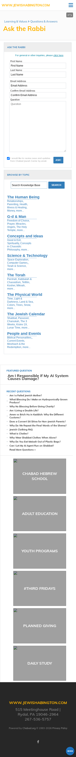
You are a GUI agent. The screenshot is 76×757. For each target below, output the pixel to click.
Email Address (18, 81)
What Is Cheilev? (19, 433)
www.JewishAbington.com (26, 5)
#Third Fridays (40, 588)
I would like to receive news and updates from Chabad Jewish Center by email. (30, 159)
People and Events (24, 333)
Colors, (11, 304)
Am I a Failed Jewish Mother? (26, 395)
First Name (16, 61)
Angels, (11, 226)
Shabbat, (12, 318)
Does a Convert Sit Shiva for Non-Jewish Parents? (38, 421)
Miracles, (21, 223)
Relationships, (15, 201)
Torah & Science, (17, 265)
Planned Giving (39, 625)
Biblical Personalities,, (20, 337)
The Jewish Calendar (26, 314)
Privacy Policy (59, 728)
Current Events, (16, 340)
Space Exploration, (18, 259)
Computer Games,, (18, 262)
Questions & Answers (43, 21)
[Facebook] (38, 742)
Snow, (27, 304)
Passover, (23, 318)
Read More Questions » (22, 449)
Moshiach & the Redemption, (16, 345)
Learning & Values (15, 21)
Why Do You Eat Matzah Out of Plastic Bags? (35, 441)
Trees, (19, 304)
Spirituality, (13, 243)
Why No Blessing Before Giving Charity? (32, 406)
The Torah (16, 275)
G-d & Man (16, 216)
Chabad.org (29, 728)
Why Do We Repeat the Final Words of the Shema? (38, 425)
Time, (10, 298)
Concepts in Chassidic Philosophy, (19, 246)
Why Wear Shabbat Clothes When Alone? (33, 437)
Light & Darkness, (14, 300)
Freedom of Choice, (18, 220)
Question (15, 99)
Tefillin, (26, 282)
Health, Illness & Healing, (17, 206)
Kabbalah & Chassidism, (19, 281)
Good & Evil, (14, 240)
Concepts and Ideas (25, 236)
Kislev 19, (21, 324)
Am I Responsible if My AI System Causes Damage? (38, 377)
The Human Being (23, 197)
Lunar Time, (14, 327)
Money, (11, 210)
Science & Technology (27, 255)
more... (20, 210)
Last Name (16, 70)
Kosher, (11, 285)
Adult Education (40, 513)
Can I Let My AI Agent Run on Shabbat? (32, 445)
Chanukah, (13, 321)
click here (58, 55)
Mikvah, (20, 285)
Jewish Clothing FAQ (21, 429)
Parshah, (12, 279)
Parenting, (13, 204)
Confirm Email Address (22, 90)
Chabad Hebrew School (39, 476)
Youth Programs (40, 550)
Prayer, (11, 223)
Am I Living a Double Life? (24, 410)
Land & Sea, (26, 301)
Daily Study (39, 663)
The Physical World (24, 294)
